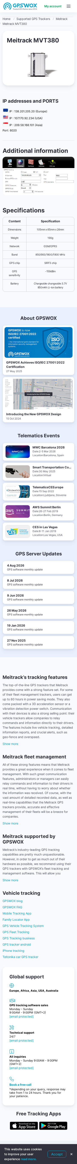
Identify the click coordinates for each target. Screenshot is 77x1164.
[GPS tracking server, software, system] (20, 6)
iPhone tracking (13, 950)
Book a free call (20, 1084)
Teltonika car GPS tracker (20, 957)
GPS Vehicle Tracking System (23, 926)
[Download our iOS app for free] (24, 1126)
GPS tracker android (17, 944)
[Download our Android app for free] (53, 1126)
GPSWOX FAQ (12, 907)
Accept (57, 1154)
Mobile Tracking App (17, 913)
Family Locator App (16, 919)
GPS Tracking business (19, 938)
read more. (29, 1159)
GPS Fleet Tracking (16, 932)
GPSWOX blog (13, 901)
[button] (68, 6)
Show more (10, 744)
